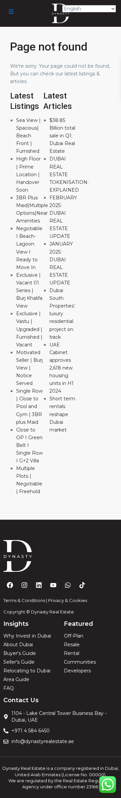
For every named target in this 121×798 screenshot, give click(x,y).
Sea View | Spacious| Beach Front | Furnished (28, 135)
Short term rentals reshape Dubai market (62, 414)
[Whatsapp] (67, 585)
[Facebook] (9, 585)
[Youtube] (53, 585)
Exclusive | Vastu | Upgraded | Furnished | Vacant (29, 329)
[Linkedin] (38, 585)
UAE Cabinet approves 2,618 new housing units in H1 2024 (61, 368)
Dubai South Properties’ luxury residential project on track (62, 313)
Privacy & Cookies (67, 600)
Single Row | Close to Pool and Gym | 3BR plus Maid (29, 406)
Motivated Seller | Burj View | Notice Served (29, 367)
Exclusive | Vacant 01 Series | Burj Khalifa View (29, 290)
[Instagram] (24, 585)
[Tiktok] (82, 585)
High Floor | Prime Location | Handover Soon (28, 174)
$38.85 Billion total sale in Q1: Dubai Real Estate (62, 135)
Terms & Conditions (24, 600)
